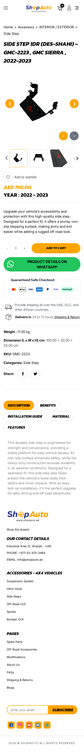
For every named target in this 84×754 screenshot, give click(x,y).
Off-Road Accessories (22, 649)
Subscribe (62, 710)
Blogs (10, 687)
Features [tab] (16, 427)
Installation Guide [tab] (25, 416)
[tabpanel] (42, 468)
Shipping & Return (67, 317)
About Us (13, 664)
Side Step (31, 363)
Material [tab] (61, 416)
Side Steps (14, 596)
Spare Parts (14, 642)
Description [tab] (19, 405)
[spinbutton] (16, 248)
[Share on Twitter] (35, 374)
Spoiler (11, 611)
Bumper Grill (15, 619)
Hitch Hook (14, 589)
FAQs (10, 672)
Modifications (16, 657)
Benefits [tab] (48, 405)
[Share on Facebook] (23, 374)
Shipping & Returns (20, 680)
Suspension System (20, 581)
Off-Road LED (16, 604)
